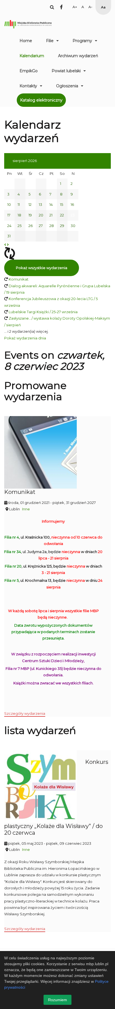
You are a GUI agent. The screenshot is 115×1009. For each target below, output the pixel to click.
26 (30, 225)
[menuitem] (26, 40)
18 (19, 215)
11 (19, 204)
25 (19, 225)
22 (62, 215)
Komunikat (18, 279)
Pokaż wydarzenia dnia (25, 338)
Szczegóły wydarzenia (24, 713)
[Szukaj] (52, 7)
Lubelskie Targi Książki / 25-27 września (43, 312)
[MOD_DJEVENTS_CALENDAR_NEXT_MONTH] (8, 244)
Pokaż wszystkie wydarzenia (41, 267)
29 (62, 225)
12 (30, 204)
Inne (26, 509)
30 (73, 225)
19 (30, 215)
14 (51, 204)
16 (72, 204)
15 (61, 204)
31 (9, 236)
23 (73, 215)
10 (9, 204)
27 (41, 225)
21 (50, 215)
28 (51, 225)
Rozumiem (57, 1000)
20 (41, 215)
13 (40, 204)
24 (9, 225)
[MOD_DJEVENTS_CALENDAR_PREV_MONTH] (5, 244)
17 (8, 215)
